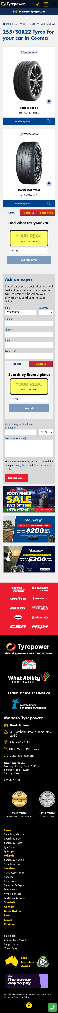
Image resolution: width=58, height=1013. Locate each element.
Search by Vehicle (14, 834)
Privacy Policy (21, 465)
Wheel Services (12, 893)
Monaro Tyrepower (31, 11)
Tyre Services (11, 889)
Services (9, 868)
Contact (9, 906)
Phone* (9, 329)
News (8, 920)
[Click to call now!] (38, 4)
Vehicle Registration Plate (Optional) (19, 426)
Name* (9, 319)
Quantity (43, 308)
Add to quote (22, 121)
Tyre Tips (9, 851)
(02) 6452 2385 (20, 742)
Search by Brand (13, 843)
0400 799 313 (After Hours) (24, 749)
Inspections (10, 881)
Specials (9, 902)
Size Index (9, 935)
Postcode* (10, 351)
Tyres (7, 830)
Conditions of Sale (42, 994)
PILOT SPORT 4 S (29, 108)
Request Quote (16, 477)
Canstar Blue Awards (15, 940)
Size (7, 308)
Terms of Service (42, 465)
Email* (9, 340)
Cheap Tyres (11, 948)
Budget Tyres (11, 944)
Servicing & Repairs (15, 885)
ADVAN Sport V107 (29, 190)
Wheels (9, 855)
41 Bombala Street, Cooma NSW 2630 (31, 734)
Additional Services (14, 898)
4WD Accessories (14, 872)
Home (9, 23)
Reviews (9, 924)
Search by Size (12, 838)
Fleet (7, 915)
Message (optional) (15, 438)
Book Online (12, 911)
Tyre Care (9, 847)
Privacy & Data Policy (23, 994)
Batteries (8, 877)
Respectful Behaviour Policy (16, 997)
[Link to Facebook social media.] (29, 1005)
